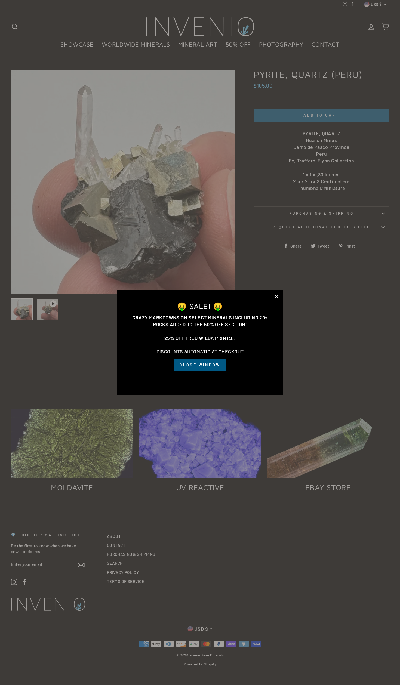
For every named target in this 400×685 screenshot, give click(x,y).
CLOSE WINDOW (200, 365)
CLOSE (200, 379)
